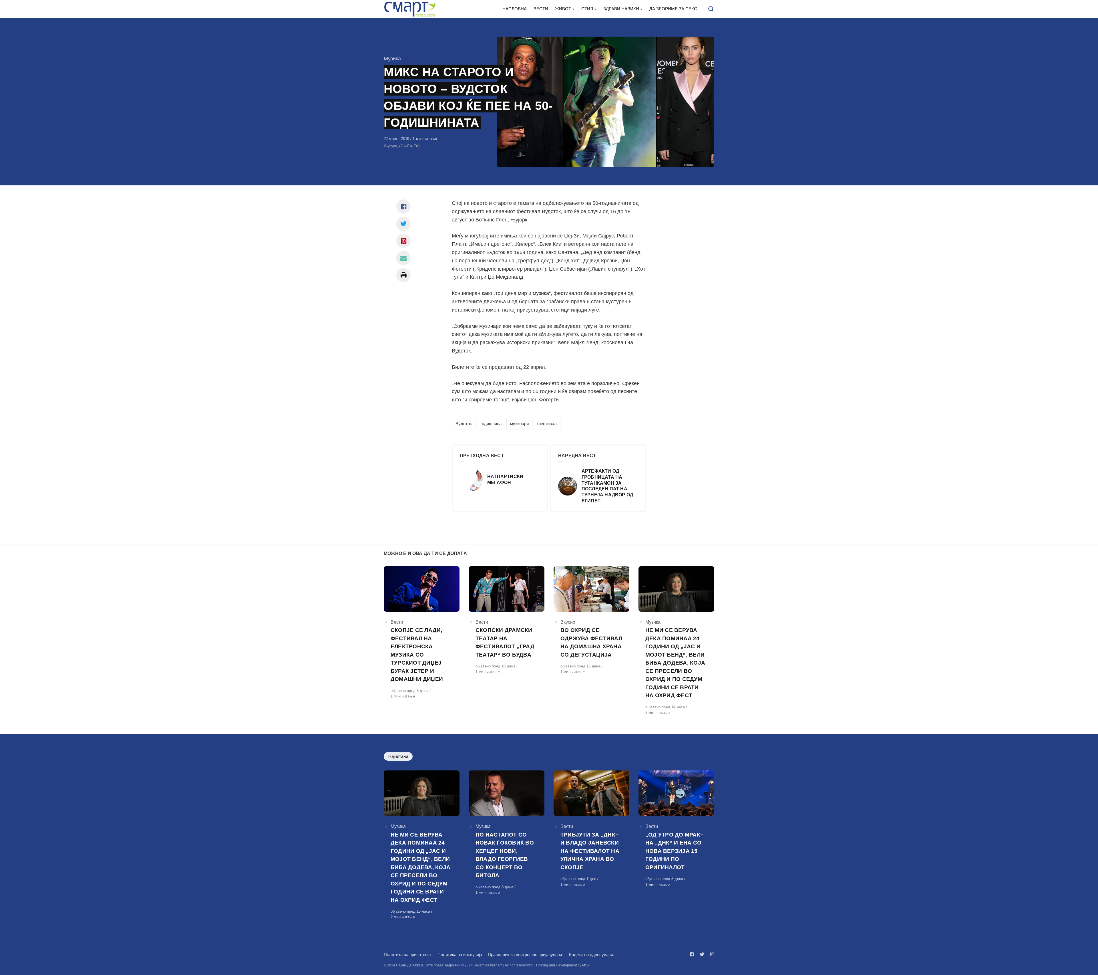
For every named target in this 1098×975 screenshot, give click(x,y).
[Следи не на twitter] (702, 954)
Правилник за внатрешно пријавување (525, 954)
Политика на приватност (408, 954)
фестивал (547, 423)
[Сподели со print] (403, 275)
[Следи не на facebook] (693, 954)
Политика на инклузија (459, 954)
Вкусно (567, 622)
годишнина (491, 423)
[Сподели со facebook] (403, 206)
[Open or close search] (710, 9)
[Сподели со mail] (403, 258)
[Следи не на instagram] (711, 954)
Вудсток (463, 423)
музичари (519, 423)
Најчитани (398, 756)
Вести (397, 622)
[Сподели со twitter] (403, 224)
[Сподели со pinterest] (403, 241)
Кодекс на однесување (591, 954)
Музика (392, 59)
